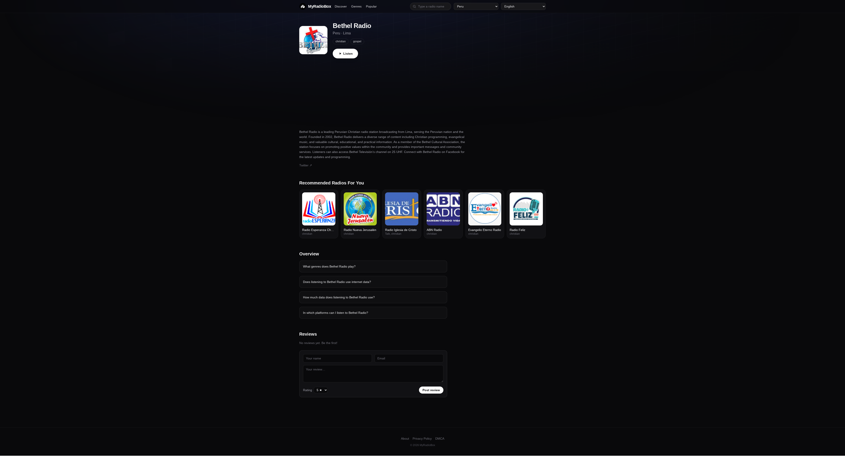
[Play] (330, 198)
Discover (341, 6)
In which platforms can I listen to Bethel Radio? (335, 312)
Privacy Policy (422, 438)
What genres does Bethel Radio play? (329, 266)
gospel (357, 41)
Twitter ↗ (305, 165)
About (405, 438)
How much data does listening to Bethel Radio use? (339, 297)
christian (341, 41)
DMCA (439, 438)
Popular (371, 6)
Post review (431, 390)
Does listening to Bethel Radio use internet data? (337, 282)
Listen (348, 53)
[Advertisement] (422, 91)
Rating (307, 390)
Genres (356, 6)
